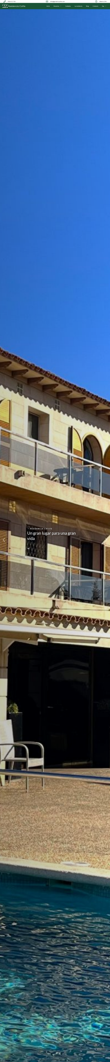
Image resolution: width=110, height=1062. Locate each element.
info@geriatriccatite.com (57, 1)
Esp (103, 6)
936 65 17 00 (11, 1)
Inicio (48, 6)
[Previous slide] (3, 540)
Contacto (95, 6)
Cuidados (68, 6)
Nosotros (56, 6)
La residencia (78, 6)
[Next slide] (106, 540)
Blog (87, 6)
